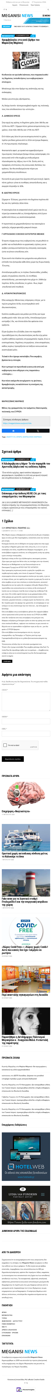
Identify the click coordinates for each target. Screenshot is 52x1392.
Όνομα (5, 717)
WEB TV (4, 1327)
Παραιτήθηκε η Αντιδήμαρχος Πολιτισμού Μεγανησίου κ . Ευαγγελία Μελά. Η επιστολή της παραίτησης (25, 1040)
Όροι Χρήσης (35, 5)
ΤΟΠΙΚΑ (4, 1318)
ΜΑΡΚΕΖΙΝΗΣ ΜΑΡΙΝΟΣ (32, 437)
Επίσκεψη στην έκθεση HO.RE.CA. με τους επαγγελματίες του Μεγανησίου (24, 495)
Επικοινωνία (24, 5)
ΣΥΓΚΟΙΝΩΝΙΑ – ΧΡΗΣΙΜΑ (10, 1333)
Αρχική (14, 5)
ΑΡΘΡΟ (19, 437)
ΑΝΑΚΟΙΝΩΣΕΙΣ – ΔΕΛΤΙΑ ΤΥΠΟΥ (12, 1321)
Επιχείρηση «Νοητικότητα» (16, 811)
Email (4, 729)
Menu (47, 15)
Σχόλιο (5, 690)
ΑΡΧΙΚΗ (4, 1312)
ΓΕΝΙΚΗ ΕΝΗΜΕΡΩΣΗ (8, 1324)
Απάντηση (7, 661)
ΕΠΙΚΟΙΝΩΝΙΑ (6, 1335)
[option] (32, 26)
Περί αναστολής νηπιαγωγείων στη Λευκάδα (25, 994)
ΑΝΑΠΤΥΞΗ (10, 437)
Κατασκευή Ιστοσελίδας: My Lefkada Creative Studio (26, 1379)
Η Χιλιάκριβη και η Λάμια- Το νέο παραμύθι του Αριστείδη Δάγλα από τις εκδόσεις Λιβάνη (26, 465)
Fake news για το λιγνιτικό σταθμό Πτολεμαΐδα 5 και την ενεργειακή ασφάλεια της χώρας (24, 901)
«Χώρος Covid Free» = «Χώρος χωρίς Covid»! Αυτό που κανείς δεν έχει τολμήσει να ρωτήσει (25, 950)
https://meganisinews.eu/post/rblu (17, 423)
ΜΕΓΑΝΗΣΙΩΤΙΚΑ (8, 36)
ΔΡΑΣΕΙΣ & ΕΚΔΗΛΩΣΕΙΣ (9, 1330)
